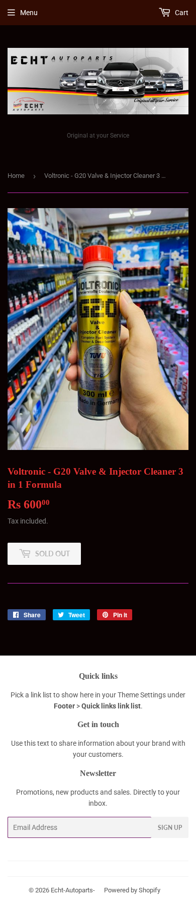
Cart (180, 13)
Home (16, 175)
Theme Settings (142, 695)
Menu (29, 13)
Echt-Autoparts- (73, 890)
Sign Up (170, 827)
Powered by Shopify (132, 890)
